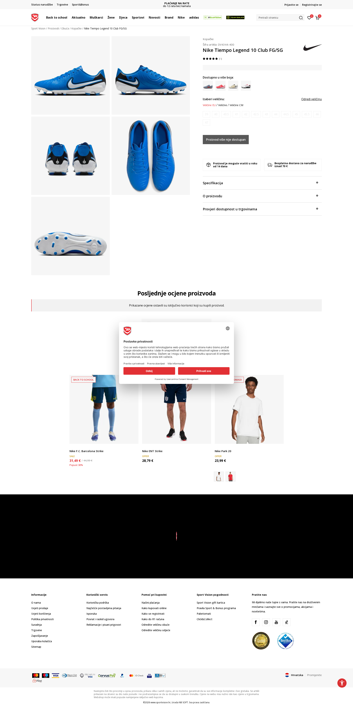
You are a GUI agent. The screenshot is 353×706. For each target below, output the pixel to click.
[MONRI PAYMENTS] (37, 680)
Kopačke (76, 28)
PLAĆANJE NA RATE (176, 3)
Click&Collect (204, 619)
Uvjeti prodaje (39, 608)
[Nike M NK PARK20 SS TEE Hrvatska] (230, 476)
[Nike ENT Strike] (176, 409)
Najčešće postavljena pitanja (103, 608)
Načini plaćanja (151, 602)
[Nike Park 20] (249, 409)
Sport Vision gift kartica (211, 602)
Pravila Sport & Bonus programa (216, 608)
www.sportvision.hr (161, 702)
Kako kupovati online (154, 608)
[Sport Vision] (34, 17)
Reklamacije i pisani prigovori (103, 624)
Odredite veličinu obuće (156, 624)
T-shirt (218, 447)
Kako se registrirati (153, 613)
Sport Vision (38, 28)
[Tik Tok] (286, 622)
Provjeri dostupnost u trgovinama (230, 209)
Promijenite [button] (314, 675)
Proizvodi (53, 28)
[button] (69, 17)
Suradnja (36, 624)
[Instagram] (266, 622)
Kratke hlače (76, 447)
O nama (36, 602)
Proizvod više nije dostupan (226, 140)
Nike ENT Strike (152, 451)
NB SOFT (183, 702)
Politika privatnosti (42, 619)
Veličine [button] (222, 105)
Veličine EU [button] (209, 105)
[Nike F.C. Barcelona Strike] (103, 409)
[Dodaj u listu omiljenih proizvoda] (133, 439)
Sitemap (36, 646)
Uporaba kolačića (41, 641)
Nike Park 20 (223, 451)
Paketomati (204, 613)
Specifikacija (213, 183)
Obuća (65, 28)
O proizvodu (212, 196)
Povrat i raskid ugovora (100, 619)
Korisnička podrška (97, 602)
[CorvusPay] (107, 675)
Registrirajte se (312, 4)
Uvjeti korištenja (41, 613)
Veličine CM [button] (236, 105)
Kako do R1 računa (153, 619)
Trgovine (36, 630)
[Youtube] (276, 622)
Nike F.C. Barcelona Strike (86, 451)
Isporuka (91, 613)
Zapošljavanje (39, 635)
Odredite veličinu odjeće (156, 630)
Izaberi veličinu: (214, 99)
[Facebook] (255, 622)
